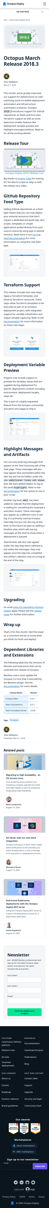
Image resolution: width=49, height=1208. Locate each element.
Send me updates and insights (24, 1012)
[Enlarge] (37, 255)
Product (14, 720)
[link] (24, 783)
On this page (22, 11)
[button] (24, 162)
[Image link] (13, 1128)
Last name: (12, 986)
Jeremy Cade (24, 178)
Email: (10, 996)
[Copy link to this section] (30, 143)
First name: (12, 975)
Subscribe (40, 1166)
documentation (12, 321)
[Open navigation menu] (44, 3)
